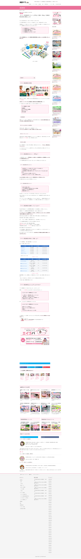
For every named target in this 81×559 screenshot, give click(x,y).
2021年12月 (50, 495)
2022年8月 (50, 481)
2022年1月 (50, 493)
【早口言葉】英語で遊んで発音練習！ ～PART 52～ (40, 491)
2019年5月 (50, 550)
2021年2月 (50, 513)
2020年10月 (50, 520)
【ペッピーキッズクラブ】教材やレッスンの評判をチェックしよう (22, 378)
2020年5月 (50, 529)
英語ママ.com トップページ (24, 474)
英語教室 (21, 13)
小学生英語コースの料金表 (35, 273)
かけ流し (22, 483)
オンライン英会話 (22, 492)
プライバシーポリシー (36, 474)
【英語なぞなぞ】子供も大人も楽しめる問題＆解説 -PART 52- (40, 485)
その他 (21, 490)
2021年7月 (50, 504)
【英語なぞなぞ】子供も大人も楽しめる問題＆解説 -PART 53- (40, 482)
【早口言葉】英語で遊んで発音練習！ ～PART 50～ (40, 496)
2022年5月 (50, 486)
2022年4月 (50, 488)
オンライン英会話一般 (23, 494)
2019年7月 (50, 547)
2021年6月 (50, 506)
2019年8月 (50, 545)
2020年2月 (50, 534)
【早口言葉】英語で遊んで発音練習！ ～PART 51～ (40, 494)
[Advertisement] (35, 69)
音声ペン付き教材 (23, 487)
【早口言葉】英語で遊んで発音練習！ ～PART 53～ (40, 480)
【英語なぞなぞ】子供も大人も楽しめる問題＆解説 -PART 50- (40, 499)
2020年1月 (50, 536)
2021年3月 (50, 511)
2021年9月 (50, 500)
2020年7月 (50, 525)
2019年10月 (50, 541)
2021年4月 (50, 509)
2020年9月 (50, 522)
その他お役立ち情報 (22, 508)
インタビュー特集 (22, 506)
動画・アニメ (22, 485)
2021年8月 (50, 502)
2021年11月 (50, 497)
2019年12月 (50, 538)
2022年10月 (50, 479)
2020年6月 (50, 527)
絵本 (21, 481)
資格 (20, 503)
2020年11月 (50, 518)
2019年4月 (50, 552)
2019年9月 (50, 543)
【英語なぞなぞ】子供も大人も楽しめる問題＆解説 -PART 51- (40, 488)
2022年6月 (50, 484)
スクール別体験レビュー (24, 499)
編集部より (30, 474)
